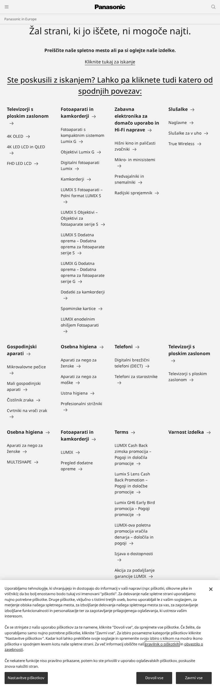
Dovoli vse (154, 677)
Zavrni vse (194, 677)
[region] (110, 635)
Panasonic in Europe (20, 19)
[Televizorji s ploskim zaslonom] (29, 123)
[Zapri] (211, 589)
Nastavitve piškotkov (26, 677)
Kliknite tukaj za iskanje (110, 62)
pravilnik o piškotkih (162, 644)
